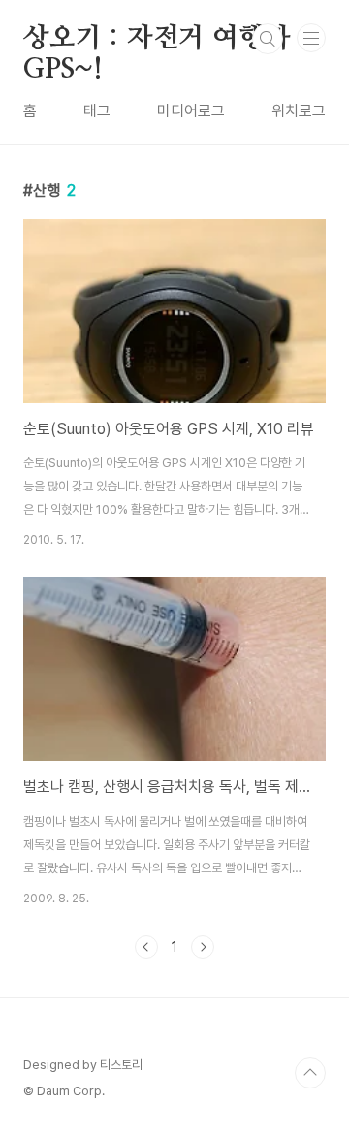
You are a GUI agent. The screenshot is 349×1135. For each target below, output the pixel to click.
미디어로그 (191, 111)
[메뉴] (311, 37)
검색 (267, 38)
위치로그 (298, 111)
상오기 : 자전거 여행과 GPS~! (156, 39)
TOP (310, 1072)
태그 (97, 111)
